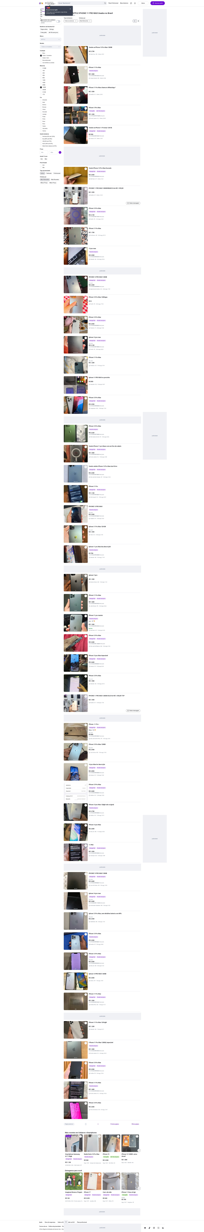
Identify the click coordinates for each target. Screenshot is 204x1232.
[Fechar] (70, 9)
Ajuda (40, 1222)
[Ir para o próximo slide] (139, 1150)
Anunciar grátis (159, 3)
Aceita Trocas (43, 156)
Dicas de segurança (50, 1222)
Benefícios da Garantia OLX (47, 26)
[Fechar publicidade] (66, 1222)
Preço (41, 149)
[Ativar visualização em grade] (138, 21)
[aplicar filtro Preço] (60, 152)
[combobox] (82, 3)
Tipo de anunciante (45, 170)
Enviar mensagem (134, 203)
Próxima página (115, 1124)
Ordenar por (43, 177)
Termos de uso (43, 1226)
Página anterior (69, 1124)
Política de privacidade (55, 1226)
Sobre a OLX (61, 1222)
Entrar (143, 3)
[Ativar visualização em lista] (134, 21)
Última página (135, 1124)
